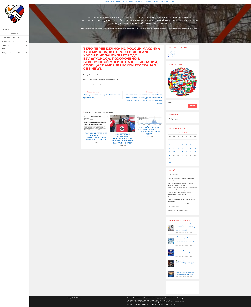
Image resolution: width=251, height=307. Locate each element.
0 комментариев (187, 232)
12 (178, 148)
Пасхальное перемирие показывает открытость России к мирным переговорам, (96, 136)
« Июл (169, 162)
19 (178, 152)
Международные (131, 300)
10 (169, 148)
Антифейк (168, 298)
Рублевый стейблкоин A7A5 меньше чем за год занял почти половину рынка (149, 131)
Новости (148, 1)
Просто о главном (115, 1)
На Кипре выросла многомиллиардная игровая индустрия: (184, 252)
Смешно (179, 298)
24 (169, 155)
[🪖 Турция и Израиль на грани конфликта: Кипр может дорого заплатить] (171, 263)
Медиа (174, 298)
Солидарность (166, 300)
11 (174, 148)
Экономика (146, 300)
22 (190, 152)
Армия (152, 300)
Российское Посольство (177, 301)
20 (182, 152)
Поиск (169, 102)
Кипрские (161, 302)
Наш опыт (155, 304)
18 (174, 152)
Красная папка (138, 1)
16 (195, 148)
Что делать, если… (164, 304)
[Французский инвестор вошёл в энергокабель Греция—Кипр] (171, 274)
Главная (106, 1)
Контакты (173, 304)
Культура (158, 300)
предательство (106, 84)
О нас (149, 304)
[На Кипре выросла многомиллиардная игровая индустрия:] (171, 252)
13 (182, 148)
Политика (139, 300)
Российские (130, 302)
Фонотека (156, 1)
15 (190, 148)
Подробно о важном (127, 1)
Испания (90, 84)
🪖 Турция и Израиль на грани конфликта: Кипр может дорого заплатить (185, 263)
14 (186, 148)
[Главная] (82, 28)
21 (186, 152)
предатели (97, 84)
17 (169, 152)
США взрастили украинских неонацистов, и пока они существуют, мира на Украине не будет (122, 138)
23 (195, 152)
